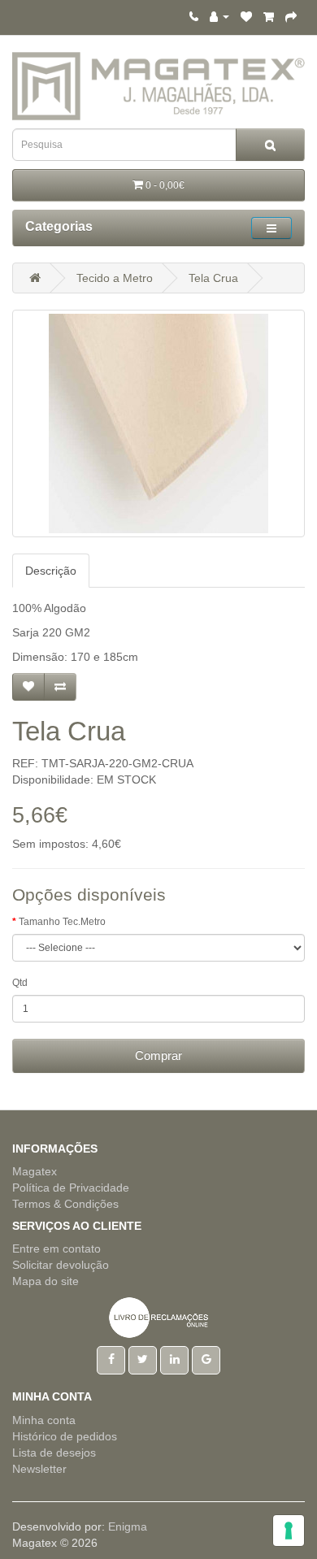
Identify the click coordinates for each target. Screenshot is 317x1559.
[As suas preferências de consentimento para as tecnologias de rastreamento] (288, 1530)
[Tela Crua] (158, 423)
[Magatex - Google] (206, 1359)
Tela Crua (213, 277)
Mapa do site (45, 1281)
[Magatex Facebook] (111, 1359)
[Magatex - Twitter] (142, 1359)
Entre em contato (56, 1248)
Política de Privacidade (70, 1187)
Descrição (50, 570)
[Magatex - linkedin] (174, 1359)
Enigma (127, 1526)
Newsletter (39, 1468)
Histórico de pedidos (64, 1436)
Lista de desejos (54, 1452)
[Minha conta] (219, 16)
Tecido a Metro (114, 277)
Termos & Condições (65, 1203)
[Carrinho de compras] (268, 16)
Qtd (20, 982)
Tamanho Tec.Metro (62, 921)
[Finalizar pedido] (291, 16)
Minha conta (44, 1420)
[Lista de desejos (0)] (246, 16)
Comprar (158, 1055)
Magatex (34, 1171)
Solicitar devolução (60, 1264)
